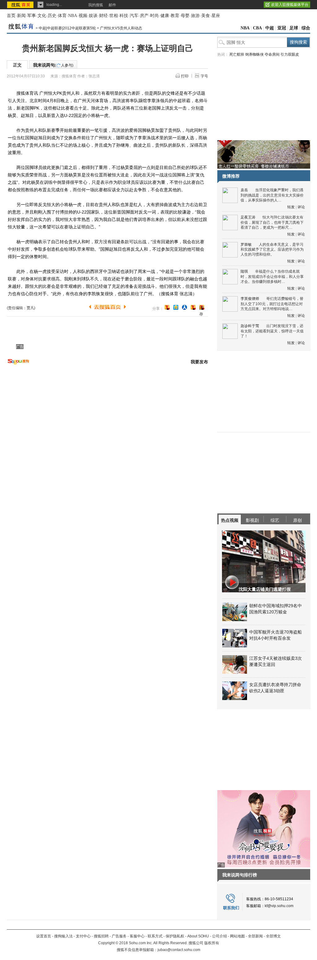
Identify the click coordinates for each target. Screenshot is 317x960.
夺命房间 (272, 54)
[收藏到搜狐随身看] (193, 307)
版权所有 (211, 943)
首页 (11, 15)
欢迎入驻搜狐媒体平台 (289, 4)
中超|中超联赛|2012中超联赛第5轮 (67, 28)
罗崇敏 (246, 244)
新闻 (21, 15)
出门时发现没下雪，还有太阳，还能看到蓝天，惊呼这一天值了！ (272, 331)
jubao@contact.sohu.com (179, 950)
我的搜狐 (95, 5)
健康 (164, 15)
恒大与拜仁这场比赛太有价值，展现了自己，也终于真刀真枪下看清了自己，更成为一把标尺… (272, 222)
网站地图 (237, 936)
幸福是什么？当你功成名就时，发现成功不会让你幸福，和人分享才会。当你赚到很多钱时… (272, 276)
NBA (72, 15)
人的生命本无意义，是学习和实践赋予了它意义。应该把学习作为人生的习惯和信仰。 (272, 249)
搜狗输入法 (63, 936)
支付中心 (83, 936)
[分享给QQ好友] (175, 307)
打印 (185, 76)
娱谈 (93, 15)
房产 (144, 15)
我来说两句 (53, 65)
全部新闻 (255, 936)
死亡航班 (236, 54)
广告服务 (119, 936)
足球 (293, 28)
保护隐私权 (175, 936)
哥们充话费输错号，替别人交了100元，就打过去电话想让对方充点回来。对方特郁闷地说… (272, 303)
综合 (306, 28)
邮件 (112, 5)
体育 (62, 15)
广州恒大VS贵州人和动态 (121, 28)
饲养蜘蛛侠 (254, 54)
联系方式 (155, 936)
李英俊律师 (250, 298)
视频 (83, 15)
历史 (52, 15)
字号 (204, 76)
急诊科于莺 (250, 326)
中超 (269, 28)
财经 (103, 15)
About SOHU (198, 936)
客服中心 (137, 936)
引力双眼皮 (289, 54)
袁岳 (244, 190)
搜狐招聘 (101, 936)
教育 (175, 15)
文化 (41, 15)
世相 (113, 15)
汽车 (134, 15)
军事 (31, 15)
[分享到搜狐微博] (167, 307)
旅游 (195, 15)
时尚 (154, 15)
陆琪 (244, 271)
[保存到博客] (201, 308)
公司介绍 (219, 936)
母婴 (185, 15)
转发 (291, 207)
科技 (123, 15)
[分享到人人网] (184, 307)
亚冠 (281, 28)
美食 (205, 15)
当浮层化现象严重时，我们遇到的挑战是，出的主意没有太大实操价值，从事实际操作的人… (272, 195)
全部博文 (273, 936)
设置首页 (43, 936)
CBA (257, 28)
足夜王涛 (248, 217)
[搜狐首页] (21, 4)
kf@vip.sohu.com (279, 906)
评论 (301, 207)
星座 (215, 15)
